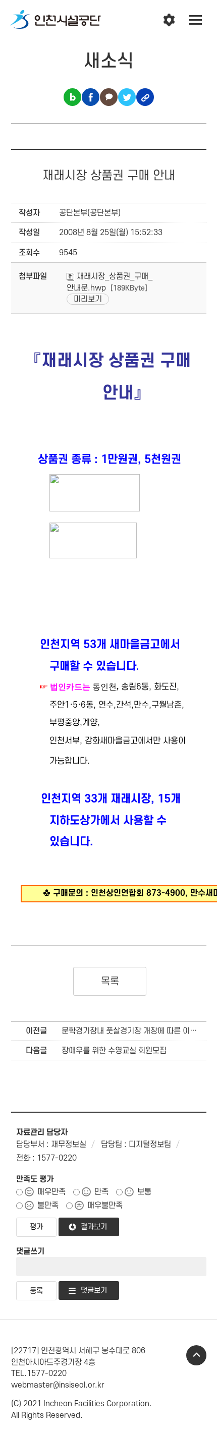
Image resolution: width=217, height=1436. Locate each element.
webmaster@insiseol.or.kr (57, 1385)
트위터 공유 (127, 97)
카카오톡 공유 (109, 97)
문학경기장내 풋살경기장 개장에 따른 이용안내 (136, 1031)
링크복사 (145, 97)
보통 (144, 1191)
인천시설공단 (55, 20)
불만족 (48, 1205)
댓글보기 (94, 1290)
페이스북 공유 (90, 97)
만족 (101, 1191)
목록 (110, 981)
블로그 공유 (72, 97)
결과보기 (94, 1227)
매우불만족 (105, 1205)
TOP (196, 1355)
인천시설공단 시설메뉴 (169, 20)
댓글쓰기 (30, 1251)
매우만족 (51, 1191)
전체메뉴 (195, 20)
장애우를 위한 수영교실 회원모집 (114, 1050)
